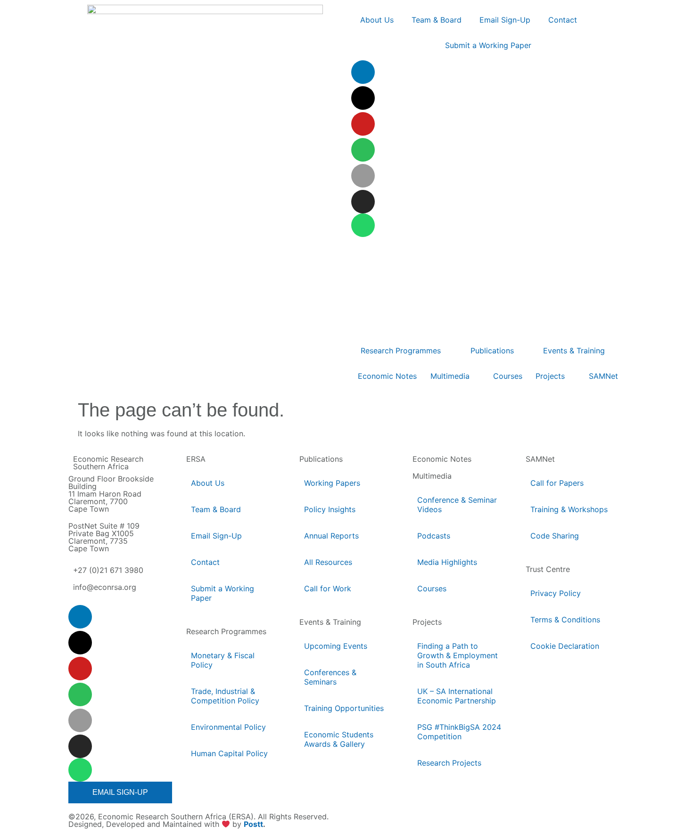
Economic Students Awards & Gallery (338, 739)
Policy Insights (329, 509)
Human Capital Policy (229, 753)
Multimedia (432, 476)
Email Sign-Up (216, 535)
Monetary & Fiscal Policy (223, 660)
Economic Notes (441, 459)
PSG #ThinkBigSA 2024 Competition (459, 731)
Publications (321, 459)
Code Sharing (554, 535)
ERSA (196, 459)
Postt (253, 824)
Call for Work (327, 588)
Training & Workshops (569, 509)
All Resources (328, 562)
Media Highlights (447, 562)
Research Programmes (226, 631)
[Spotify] (363, 150)
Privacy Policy (555, 593)
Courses (431, 588)
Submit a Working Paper (222, 593)
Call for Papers (557, 483)
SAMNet (540, 459)
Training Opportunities (344, 708)
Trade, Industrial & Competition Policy (225, 695)
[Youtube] (363, 124)
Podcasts (433, 535)
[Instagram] (363, 201)
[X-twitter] (363, 98)
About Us (207, 483)
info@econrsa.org (104, 587)
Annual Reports (331, 535)
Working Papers (332, 483)
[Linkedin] (363, 72)
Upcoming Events (335, 646)
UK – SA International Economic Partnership (457, 695)
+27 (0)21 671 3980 (108, 570)
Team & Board (216, 509)
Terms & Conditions (565, 619)
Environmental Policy (228, 727)
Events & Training (330, 622)
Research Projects (449, 763)
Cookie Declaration (564, 646)
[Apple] (363, 176)
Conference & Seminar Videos (457, 504)
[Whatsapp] (363, 225)
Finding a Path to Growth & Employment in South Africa (457, 655)
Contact (205, 562)
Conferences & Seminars (330, 677)
